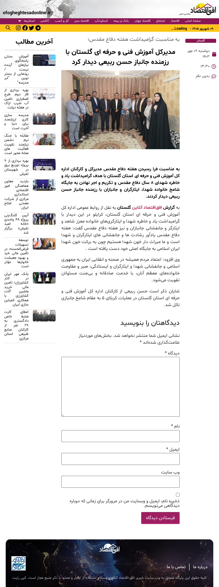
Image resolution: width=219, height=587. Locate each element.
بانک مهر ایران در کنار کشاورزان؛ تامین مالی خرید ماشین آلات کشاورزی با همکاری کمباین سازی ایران (16, 289)
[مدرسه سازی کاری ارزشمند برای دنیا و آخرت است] (44, 122)
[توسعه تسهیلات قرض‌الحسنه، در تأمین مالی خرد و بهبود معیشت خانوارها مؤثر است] (44, 254)
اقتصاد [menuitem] (175, 21)
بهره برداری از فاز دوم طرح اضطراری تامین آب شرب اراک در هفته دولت (16, 99)
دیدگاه (172, 353)
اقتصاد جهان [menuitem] (143, 21)
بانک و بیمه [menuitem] (121, 21)
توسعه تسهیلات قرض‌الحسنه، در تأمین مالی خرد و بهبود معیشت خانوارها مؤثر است (16, 253)
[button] (8, 27)
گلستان (201, 40)
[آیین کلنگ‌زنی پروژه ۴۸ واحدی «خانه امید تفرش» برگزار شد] (44, 225)
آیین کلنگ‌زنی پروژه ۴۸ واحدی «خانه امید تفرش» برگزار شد (16, 224)
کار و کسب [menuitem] (62, 21)
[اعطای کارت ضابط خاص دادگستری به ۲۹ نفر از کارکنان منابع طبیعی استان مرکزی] (44, 326)
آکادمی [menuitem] (44, 21)
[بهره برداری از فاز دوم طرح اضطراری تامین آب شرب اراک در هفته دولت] (44, 100)
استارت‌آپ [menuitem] (101, 21)
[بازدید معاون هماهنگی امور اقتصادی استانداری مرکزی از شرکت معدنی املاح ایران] (44, 195)
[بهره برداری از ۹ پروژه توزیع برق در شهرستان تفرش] (44, 168)
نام (175, 426)
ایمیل (173, 449)
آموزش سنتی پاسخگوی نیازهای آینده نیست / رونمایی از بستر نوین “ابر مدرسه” (16, 69)
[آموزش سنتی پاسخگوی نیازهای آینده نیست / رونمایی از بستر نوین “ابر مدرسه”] (44, 70)
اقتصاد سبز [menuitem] (81, 21)
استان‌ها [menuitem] (29, 21)
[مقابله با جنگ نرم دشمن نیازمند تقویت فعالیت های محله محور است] (44, 145)
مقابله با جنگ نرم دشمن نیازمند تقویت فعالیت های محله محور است (16, 144)
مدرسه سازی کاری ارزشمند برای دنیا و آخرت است (16, 122)
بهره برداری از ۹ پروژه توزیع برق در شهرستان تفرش (16, 167)
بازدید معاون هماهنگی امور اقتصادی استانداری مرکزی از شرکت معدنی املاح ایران (16, 194)
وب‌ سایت (170, 472)
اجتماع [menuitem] (160, 21)
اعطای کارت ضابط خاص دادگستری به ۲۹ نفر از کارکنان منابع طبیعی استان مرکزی (16, 325)
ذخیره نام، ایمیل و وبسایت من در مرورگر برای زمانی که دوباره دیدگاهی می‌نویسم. (125, 503)
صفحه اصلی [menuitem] (193, 21)
